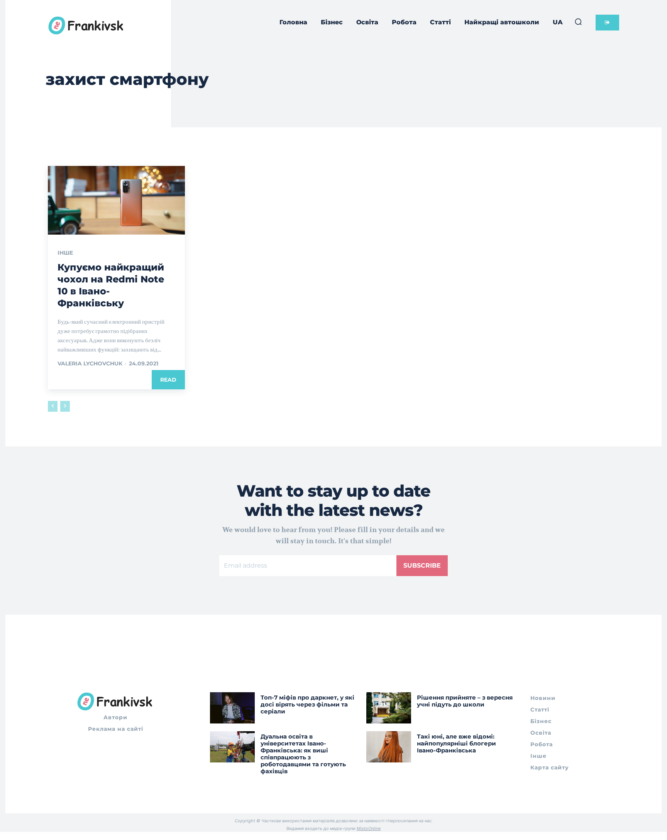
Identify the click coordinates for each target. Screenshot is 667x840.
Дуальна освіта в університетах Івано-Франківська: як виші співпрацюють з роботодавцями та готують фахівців (303, 754)
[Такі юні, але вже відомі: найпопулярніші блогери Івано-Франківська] (388, 746)
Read (168, 379)
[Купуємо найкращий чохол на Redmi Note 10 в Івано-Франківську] (116, 200)
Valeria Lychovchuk (90, 363)
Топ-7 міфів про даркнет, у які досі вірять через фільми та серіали (307, 704)
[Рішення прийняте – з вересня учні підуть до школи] (388, 707)
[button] (578, 21)
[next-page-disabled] (65, 406)
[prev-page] (53, 406)
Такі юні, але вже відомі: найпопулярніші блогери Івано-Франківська (456, 743)
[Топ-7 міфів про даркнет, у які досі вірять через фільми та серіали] (232, 707)
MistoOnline (369, 828)
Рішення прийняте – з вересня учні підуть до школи (465, 701)
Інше (65, 252)
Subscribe (422, 565)
